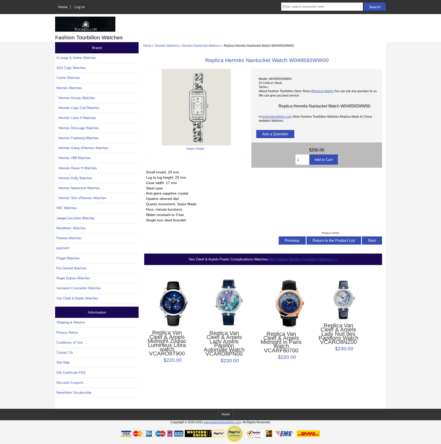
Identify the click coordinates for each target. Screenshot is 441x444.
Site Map (63, 362)
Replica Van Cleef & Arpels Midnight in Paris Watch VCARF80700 (281, 342)
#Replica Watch (322, 91)
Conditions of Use (69, 342)
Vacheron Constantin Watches (78, 288)
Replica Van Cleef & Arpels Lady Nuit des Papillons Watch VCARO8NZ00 (338, 333)
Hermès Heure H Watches (76, 168)
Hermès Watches (167, 45)
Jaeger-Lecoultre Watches (75, 218)
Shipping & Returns (70, 322)
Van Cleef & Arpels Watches (77, 298)
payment (62, 248)
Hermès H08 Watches (73, 158)
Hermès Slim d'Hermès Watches (81, 198)
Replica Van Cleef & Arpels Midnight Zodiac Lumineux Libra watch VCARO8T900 (167, 343)
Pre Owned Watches (71, 268)
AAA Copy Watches (71, 68)
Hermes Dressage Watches (77, 128)
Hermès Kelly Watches (74, 178)
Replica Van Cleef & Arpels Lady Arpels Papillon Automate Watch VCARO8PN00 (224, 343)
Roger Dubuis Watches (73, 278)
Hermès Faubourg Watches (77, 138)
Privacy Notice (67, 332)
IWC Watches (66, 208)
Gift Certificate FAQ (70, 373)
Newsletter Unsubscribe (73, 392)
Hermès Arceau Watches (75, 98)
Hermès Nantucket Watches (201, 45)
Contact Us (64, 352)
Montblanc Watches (71, 228)
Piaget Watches (68, 258)
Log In (80, 7)
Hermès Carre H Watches (76, 118)
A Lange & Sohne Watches (76, 58)
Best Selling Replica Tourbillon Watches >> (302, 259)
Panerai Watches (69, 238)
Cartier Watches (68, 78)
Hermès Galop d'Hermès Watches (82, 148)
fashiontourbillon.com (277, 116)
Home (63, 7)
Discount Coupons (69, 383)
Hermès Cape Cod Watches (78, 108)
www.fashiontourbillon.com (222, 422)
